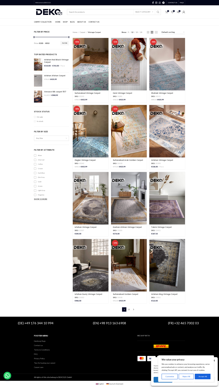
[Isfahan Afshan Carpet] (38, 80)
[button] (214, 360)
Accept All (203, 376)
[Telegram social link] (163, 3)
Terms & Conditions (42, 350)
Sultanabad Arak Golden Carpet (128, 160)
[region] (186, 368)
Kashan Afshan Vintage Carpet (127, 227)
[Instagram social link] (156, 3)
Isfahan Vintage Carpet (162, 160)
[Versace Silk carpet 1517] (38, 97)
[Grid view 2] (148, 32)
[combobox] (51, 138)
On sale (40, 117)
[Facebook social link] (153, 3)
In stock (40, 121)
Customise (169, 376)
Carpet (83, 32)
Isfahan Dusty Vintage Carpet (88, 294)
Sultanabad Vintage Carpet (87, 93)
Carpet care (38, 367)
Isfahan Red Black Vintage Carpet (56, 61)
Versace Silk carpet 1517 (55, 92)
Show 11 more (40, 199)
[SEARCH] (158, 12)
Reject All (186, 376)
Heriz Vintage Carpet (122, 93)
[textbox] (39, 138)
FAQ (36, 354)
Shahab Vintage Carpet (162, 93)
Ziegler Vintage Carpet (85, 160)
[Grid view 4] (156, 32)
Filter (64, 43)
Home (75, 32)
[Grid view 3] (152, 32)
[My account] (183, 12)
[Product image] (90, 64)
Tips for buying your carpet (44, 363)
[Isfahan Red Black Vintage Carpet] (38, 65)
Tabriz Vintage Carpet (161, 227)
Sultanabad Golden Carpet (125, 294)
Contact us (38, 345)
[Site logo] (49, 12)
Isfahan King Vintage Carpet (164, 294)
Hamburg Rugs (40, 341)
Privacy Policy (39, 358)
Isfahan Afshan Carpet (54, 75)
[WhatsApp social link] (160, 3)
